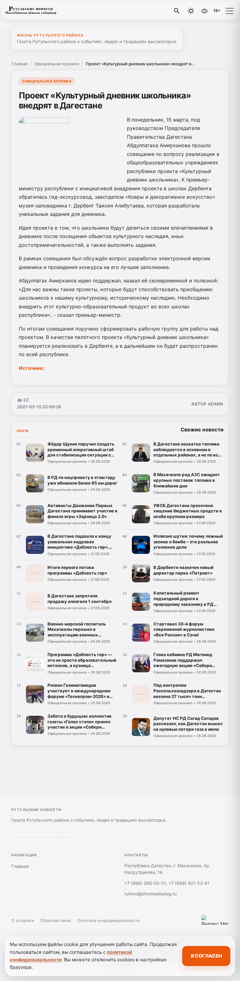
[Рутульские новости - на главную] (30, 10)
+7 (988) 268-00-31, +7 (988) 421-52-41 (166, 883)
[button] (230, 11)
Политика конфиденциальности (108, 920)
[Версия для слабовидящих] (204, 11)
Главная (19, 63)
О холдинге (22, 920)
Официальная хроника (56, 63)
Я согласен (206, 956)
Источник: (31, 368)
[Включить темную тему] (191, 11)
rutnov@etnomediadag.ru (150, 893)
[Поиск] (177, 11)
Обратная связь (55, 920)
